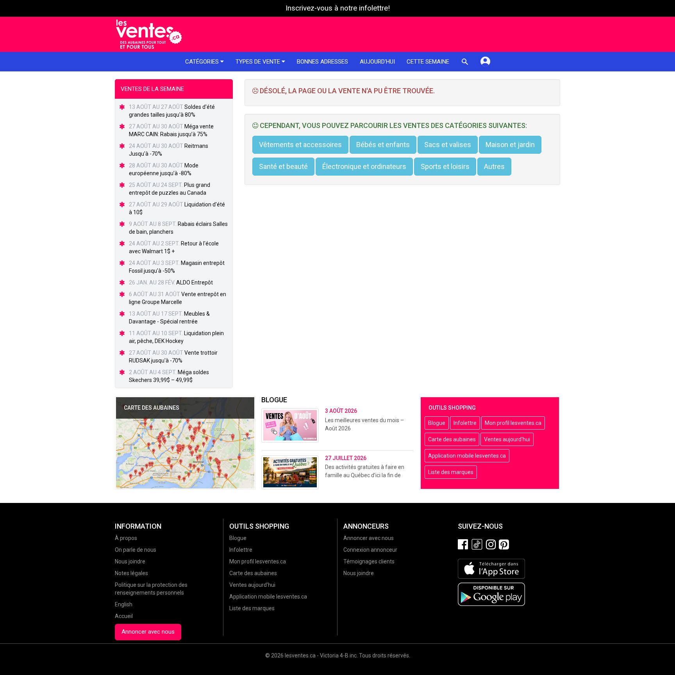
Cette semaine (428, 61)
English (123, 604)
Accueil (124, 616)
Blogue (436, 423)
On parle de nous (135, 550)
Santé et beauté (283, 166)
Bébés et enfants (383, 144)
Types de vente (259, 61)
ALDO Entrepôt (194, 282)
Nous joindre (130, 561)
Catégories (202, 61)
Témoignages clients (369, 561)
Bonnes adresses (322, 61)
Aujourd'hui (377, 61)
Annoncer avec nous (148, 631)
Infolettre (465, 423)
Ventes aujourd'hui (507, 439)
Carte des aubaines (452, 439)
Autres (494, 166)
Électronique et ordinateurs (364, 166)
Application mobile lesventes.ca (467, 456)
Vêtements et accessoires (300, 144)
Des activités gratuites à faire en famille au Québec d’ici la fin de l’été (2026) (364, 475)
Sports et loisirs (445, 166)
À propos (126, 538)
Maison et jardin (510, 144)
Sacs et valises (447, 144)
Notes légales (131, 573)
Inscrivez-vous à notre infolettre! (338, 8)
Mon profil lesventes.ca (513, 423)
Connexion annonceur (370, 550)
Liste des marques (450, 472)
